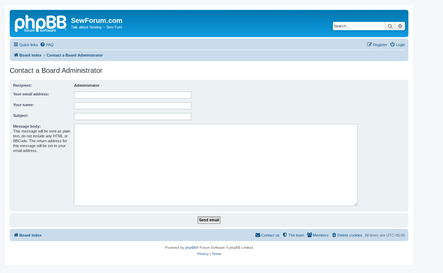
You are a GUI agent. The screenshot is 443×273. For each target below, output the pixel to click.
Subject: (20, 115)
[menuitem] (47, 45)
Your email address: (31, 94)
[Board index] (41, 22)
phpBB (190, 247)
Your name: (23, 105)
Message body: (27, 126)
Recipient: (22, 85)
